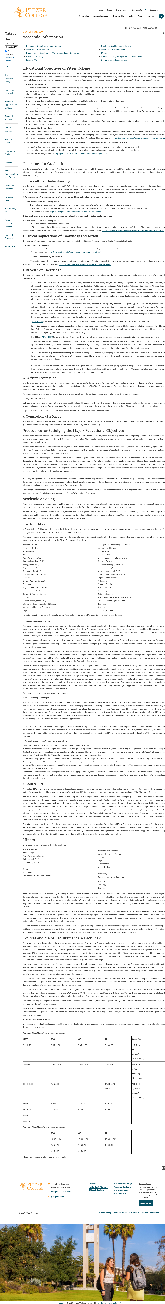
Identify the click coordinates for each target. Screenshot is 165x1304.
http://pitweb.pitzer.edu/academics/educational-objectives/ (81, 153)
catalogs (62, 1302)
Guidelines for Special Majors (114, 49)
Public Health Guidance (98, 1186)
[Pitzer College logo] (31, 1194)
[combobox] (11, 43)
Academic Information (10, 91)
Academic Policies (9, 118)
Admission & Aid (100, 16)
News (101, 10)
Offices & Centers (96, 1190)
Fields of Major (32, 60)
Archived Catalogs (9, 236)
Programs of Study (10, 152)
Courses (8, 162)
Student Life (118, 16)
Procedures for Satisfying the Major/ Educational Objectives (52, 53)
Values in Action (136, 16)
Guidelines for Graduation (37, 49)
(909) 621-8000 (57, 1196)
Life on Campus (8, 129)
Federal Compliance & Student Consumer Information (136, 1212)
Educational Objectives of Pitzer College (43, 46)
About (151, 16)
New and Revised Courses (9, 223)
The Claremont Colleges (9, 78)
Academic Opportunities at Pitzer (11, 104)
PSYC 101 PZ (37, 321)
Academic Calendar (9, 187)
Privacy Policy (105, 1212)
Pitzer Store (119, 1193)
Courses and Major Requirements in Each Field (121, 56)
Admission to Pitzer (10, 141)
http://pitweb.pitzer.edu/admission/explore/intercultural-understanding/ (133, 230)
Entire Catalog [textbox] (10, 44)
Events (109, 10)
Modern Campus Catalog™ (109, 1302)
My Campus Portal (121, 1183)
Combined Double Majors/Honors (116, 46)
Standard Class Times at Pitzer (114, 60)
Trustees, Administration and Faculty (11, 173)
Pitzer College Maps (11, 210)
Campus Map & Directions (62, 1191)
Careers (92, 1183)
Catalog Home (11, 66)
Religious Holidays (9, 198)
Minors (104, 53)
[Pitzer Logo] (30, 12)
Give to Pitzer (121, 10)
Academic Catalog (121, 1187)
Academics (84, 16)
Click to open (144, 10)
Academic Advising (34, 56)
